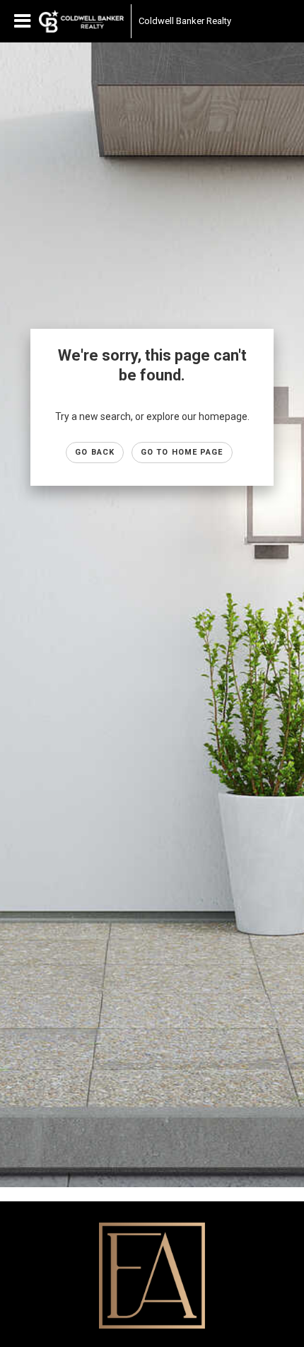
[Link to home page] (81, 21)
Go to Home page (182, 452)
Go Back (95, 452)
